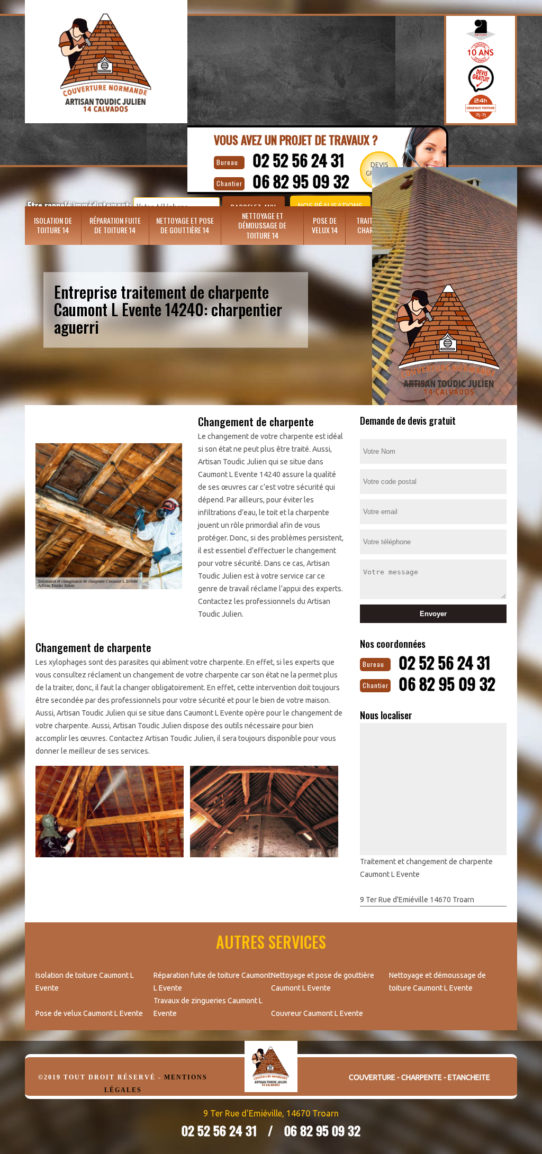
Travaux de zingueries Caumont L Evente (208, 1007)
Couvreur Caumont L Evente (317, 1013)
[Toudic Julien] (271, 1074)
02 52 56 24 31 (298, 160)
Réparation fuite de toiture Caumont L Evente (212, 981)
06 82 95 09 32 (447, 683)
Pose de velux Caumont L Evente (89, 1013)
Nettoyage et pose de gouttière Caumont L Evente (322, 981)
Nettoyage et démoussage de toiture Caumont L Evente (437, 981)
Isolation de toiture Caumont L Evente (84, 981)
